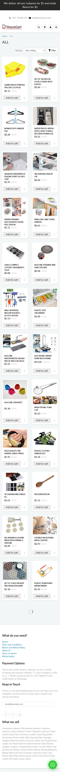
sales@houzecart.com (41, 18)
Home (4, 36)
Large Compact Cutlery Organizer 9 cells (14, 267)
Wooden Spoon (42, 494)
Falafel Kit (9, 692)
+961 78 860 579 (19, 18)
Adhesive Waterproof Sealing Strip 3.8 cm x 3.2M (14, 176)
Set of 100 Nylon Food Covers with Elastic (43, 81)
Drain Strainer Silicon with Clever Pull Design (13, 222)
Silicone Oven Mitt (13, 402)
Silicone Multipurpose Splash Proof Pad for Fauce (14, 358)
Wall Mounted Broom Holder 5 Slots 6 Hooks (12, 313)
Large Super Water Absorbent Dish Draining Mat (43, 762)
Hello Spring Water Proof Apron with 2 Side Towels (44, 659)
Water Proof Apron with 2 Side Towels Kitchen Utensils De (43, 131)
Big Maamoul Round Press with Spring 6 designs (14, 540)
